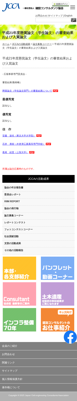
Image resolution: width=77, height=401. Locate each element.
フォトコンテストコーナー (18, 229)
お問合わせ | (41, 15)
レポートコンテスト (15, 222)
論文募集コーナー (42, 44)
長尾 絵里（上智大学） (15, 152)
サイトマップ (9, 370)
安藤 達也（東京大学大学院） (19, 135)
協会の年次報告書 (13, 187)
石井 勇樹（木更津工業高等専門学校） (23, 144)
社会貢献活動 (11, 236)
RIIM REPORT (12, 201)
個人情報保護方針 (12, 379)
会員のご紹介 (9, 345)
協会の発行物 (11, 208)
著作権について (11, 387)
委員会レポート (12, 194)
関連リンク (8, 362)
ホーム (5, 44)
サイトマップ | (56, 15)
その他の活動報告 (13, 250)
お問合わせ (8, 354)
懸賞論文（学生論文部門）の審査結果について (27, 90)
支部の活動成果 (12, 243)
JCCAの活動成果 (21, 44)
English (68, 15)
